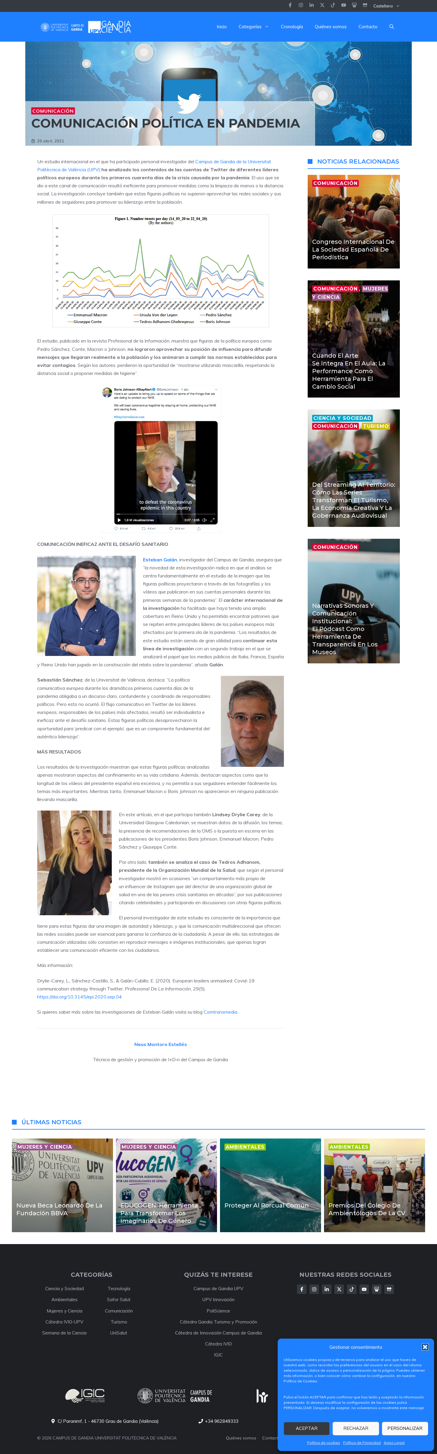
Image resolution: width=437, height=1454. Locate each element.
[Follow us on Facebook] (290, 6)
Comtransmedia (220, 1012)
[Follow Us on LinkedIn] (326, 1289)
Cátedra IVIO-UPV (64, 1322)
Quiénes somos (331, 26)
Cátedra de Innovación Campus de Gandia (218, 1333)
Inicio (222, 26)
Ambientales (64, 1299)
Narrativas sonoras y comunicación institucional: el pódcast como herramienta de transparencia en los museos (345, 629)
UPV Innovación (218, 1299)
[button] (425, 1347)
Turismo (119, 1322)
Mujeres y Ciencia (64, 1311)
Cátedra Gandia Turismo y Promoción (218, 1322)
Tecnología (119, 1288)
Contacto (368, 26)
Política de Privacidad (362, 1442)
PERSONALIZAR (404, 1428)
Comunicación (53, 111)
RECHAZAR (355, 1428)
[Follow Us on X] (339, 1289)
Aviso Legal (394, 1442)
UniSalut (118, 1333)
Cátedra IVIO (218, 1344)
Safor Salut (119, 1299)
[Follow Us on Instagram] (314, 1289)
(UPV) (93, 169)
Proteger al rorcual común (266, 1205)
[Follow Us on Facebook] (301, 1289)
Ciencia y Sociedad (64, 1288)
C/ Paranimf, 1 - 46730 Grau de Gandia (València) (108, 1421)
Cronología (292, 26)
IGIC (218, 1355)
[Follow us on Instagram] (300, 6)
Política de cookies (323, 1442)
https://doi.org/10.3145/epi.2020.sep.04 (79, 997)
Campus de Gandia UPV (218, 1288)
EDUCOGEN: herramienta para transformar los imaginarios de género (159, 1213)
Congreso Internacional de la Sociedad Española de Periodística (353, 249)
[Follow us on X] (322, 6)
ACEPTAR (306, 1428)
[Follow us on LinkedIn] (333, 6)
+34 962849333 (221, 1421)
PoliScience (218, 1311)
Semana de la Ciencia (64, 1333)
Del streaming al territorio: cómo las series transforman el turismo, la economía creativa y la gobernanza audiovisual (353, 500)
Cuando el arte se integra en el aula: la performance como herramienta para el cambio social (349, 371)
